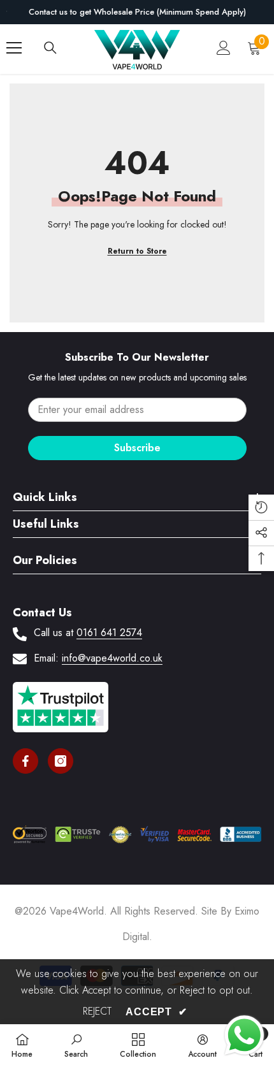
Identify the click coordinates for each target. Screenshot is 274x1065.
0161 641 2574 (109, 632)
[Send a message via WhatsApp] (244, 1035)
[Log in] (224, 48)
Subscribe (137, 447)
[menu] (14, 47)
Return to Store (137, 251)
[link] (76, 1044)
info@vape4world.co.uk (112, 658)
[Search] (50, 47)
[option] (137, 12)
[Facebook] (25, 761)
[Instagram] (60, 761)
